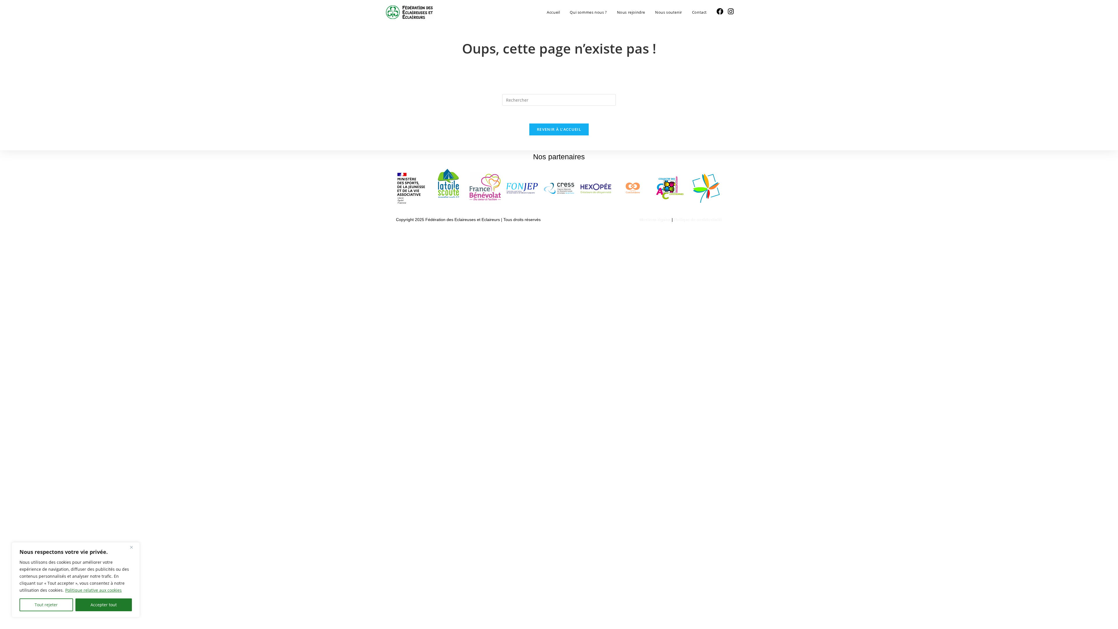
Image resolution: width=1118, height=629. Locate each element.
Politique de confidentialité (698, 219)
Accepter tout (104, 604)
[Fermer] (133, 547)
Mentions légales (655, 219)
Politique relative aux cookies (93, 590)
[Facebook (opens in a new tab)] (720, 11)
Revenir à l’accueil (559, 129)
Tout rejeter (46, 604)
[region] (76, 579)
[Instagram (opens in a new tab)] (731, 11)
